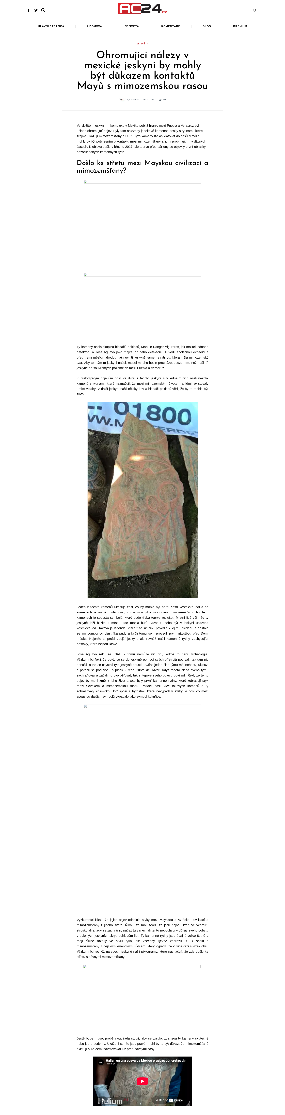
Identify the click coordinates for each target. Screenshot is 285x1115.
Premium (240, 26)
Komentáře (170, 26)
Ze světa (132, 26)
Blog (207, 26)
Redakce (134, 99)
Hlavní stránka (51, 26)
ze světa (142, 43)
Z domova (94, 26)
